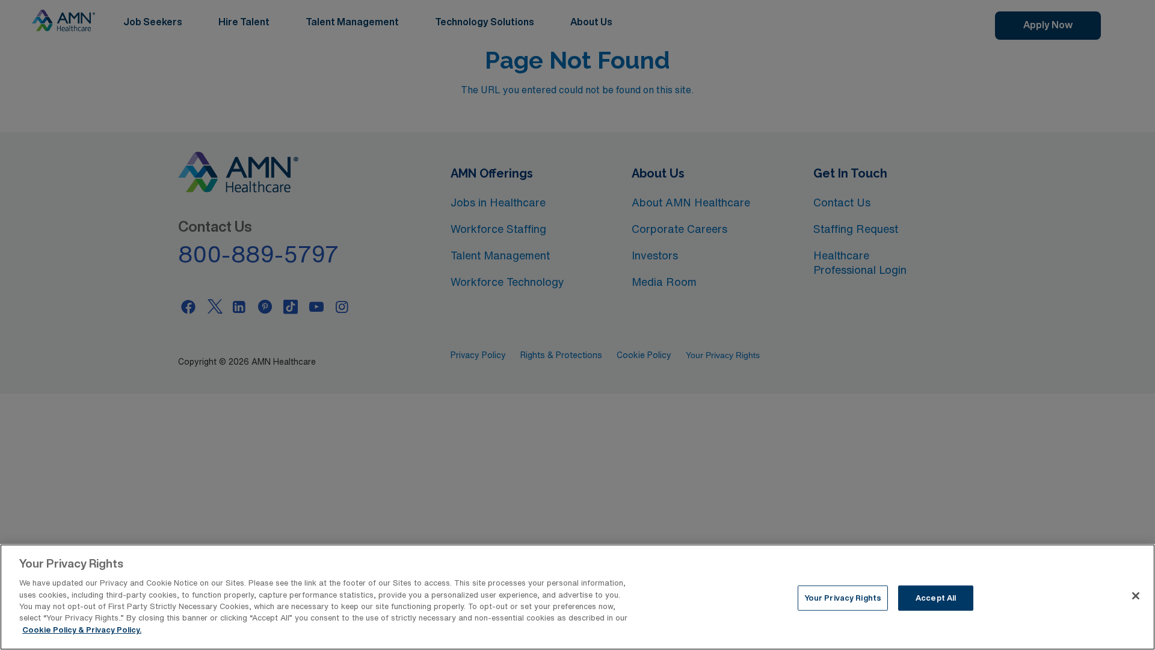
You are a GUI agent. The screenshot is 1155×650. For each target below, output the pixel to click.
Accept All (936, 598)
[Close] (1136, 596)
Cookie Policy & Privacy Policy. (81, 630)
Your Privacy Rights (842, 598)
